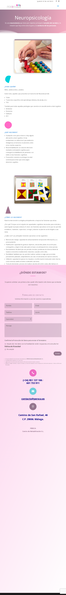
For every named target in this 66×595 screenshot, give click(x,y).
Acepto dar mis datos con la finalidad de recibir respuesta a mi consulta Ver (32, 345)
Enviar (57, 353)
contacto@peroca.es (33, 398)
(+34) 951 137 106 (32, 380)
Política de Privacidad (13, 346)
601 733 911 (32, 383)
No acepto (10, 349)
